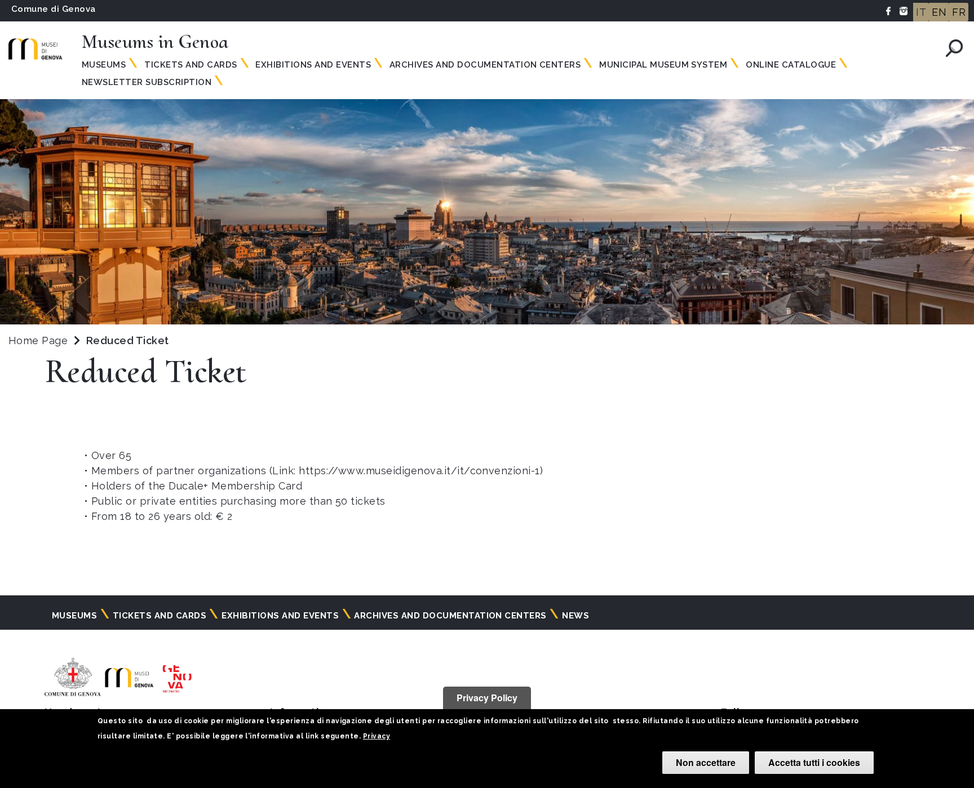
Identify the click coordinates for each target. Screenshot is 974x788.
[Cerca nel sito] (954, 48)
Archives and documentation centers (485, 65)
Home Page (38, 340)
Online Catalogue (791, 65)
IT (921, 12)
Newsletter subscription (146, 82)
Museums (104, 65)
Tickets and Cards (190, 65)
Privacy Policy (487, 697)
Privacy (376, 736)
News (575, 616)
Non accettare (706, 762)
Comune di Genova (53, 9)
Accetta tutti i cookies (814, 762)
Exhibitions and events (313, 65)
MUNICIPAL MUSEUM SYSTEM (663, 65)
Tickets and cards (159, 616)
